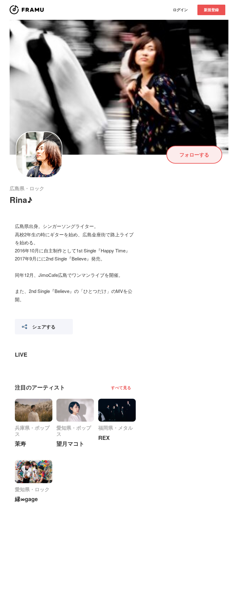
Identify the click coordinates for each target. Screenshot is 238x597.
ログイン (180, 9)
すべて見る (121, 387)
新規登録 (211, 9)
